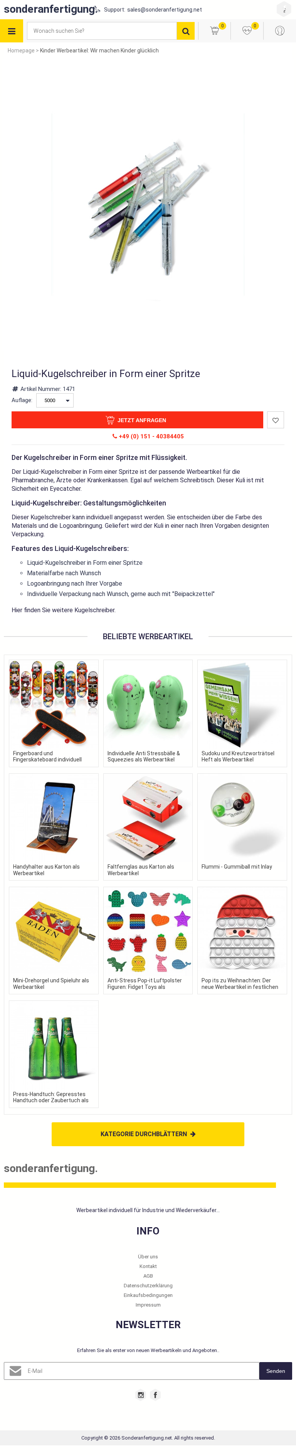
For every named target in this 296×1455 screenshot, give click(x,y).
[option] (148, 205)
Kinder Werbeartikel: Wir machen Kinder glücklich (99, 50)
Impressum (148, 1305)
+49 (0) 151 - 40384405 (150, 436)
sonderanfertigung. (51, 9)
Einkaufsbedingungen (148, 1295)
